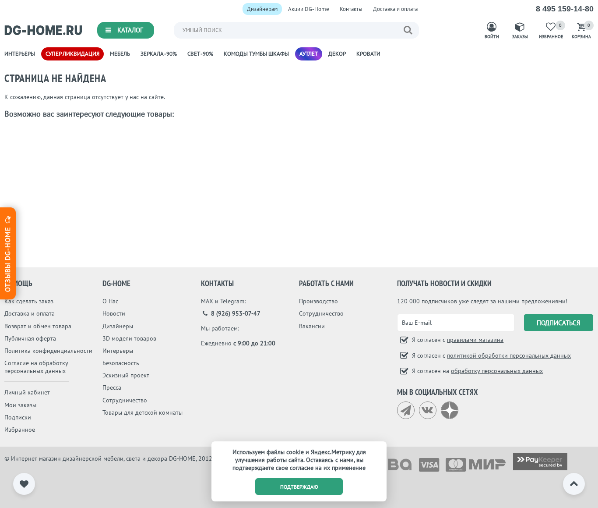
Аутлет (308, 53)
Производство (318, 301)
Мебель (120, 53)
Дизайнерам (262, 9)
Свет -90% (200, 53)
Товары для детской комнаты (142, 412)
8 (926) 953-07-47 (234, 313)
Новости (113, 313)
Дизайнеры (117, 326)
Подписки (17, 417)
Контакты (351, 9)
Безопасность (120, 363)
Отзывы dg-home (7, 258)
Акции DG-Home (308, 9)
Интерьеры (19, 53)
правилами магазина (475, 340)
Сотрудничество (124, 400)
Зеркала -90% (159, 53)
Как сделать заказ (28, 301)
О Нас (110, 301)
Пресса (111, 387)
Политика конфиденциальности (48, 351)
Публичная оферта (30, 338)
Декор (337, 53)
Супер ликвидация (72, 53)
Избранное (19, 429)
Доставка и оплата (395, 9)
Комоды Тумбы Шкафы (256, 53)
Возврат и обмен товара (37, 326)
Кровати (368, 53)
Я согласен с (456, 340)
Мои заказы (20, 405)
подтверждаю (299, 486)
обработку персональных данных (497, 371)
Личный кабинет (27, 392)
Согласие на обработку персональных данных (36, 367)
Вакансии (312, 326)
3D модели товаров (129, 338)
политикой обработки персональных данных (509, 355)
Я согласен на (476, 371)
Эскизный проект (125, 375)
